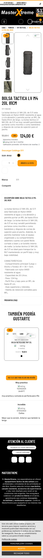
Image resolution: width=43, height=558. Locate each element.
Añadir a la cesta (27, 163)
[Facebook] (31, 4)
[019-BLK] (21, 356)
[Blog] (29, 460)
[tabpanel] (21, 346)
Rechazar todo (21, 553)
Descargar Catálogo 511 (13, 150)
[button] (21, 447)
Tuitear (21, 185)
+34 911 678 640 (7, 3)
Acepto (21, 548)
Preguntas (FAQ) (10, 300)
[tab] (21, 199)
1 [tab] (18, 368)
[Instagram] (34, 4)
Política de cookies (9, 539)
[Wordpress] (37, 4)
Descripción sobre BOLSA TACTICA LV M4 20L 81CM (20, 199)
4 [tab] (25, 368)
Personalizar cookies (21, 543)
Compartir (17, 185)
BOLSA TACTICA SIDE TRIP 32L (21, 342)
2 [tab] (20, 368)
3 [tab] (23, 368)
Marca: (5, 179)
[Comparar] (5, 170)
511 (17, 179)
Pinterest (25, 185)
